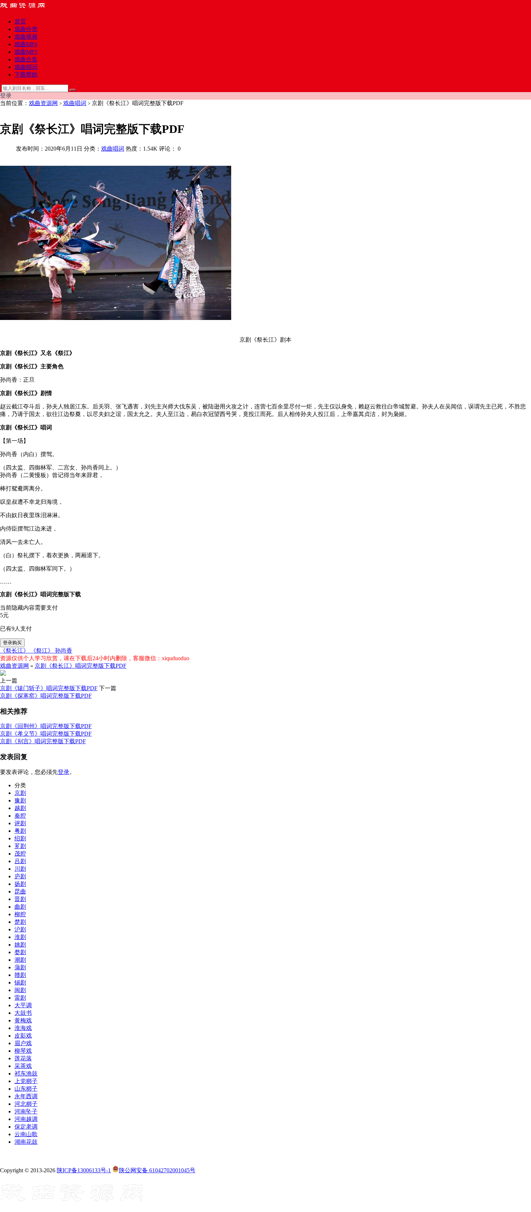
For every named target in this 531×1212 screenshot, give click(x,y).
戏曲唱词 (26, 67)
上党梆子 (26, 1081)
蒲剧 (20, 967)
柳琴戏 (23, 1051)
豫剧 (20, 800)
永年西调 (26, 1096)
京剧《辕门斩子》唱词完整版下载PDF (49, 688)
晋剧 (20, 899)
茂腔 (20, 853)
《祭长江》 (15, 651)
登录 (63, 772)
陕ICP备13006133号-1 (84, 1170)
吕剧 (20, 861)
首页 (20, 21)
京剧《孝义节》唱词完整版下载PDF (46, 734)
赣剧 (20, 975)
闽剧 (20, 990)
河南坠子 (26, 1111)
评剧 (20, 823)
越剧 (20, 808)
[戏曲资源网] (27, 9)
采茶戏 (23, 1066)
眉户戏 (23, 1043)
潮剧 (20, 960)
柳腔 (20, 914)
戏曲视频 (26, 37)
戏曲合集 (26, 59)
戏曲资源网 (43, 103)
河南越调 (26, 1119)
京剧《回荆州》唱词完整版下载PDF (46, 726)
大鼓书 (23, 1013)
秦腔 (20, 816)
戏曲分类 (26, 29)
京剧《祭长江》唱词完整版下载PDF (80, 666)
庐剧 (20, 876)
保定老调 (26, 1127)
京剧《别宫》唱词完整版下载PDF (43, 741)
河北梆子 (26, 1104)
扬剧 (20, 884)
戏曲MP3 (25, 52)
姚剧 (20, 945)
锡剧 (20, 982)
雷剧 (20, 998)
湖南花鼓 (26, 1142)
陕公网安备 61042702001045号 (157, 1170)
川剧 (20, 869)
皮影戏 (23, 1036)
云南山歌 (26, 1134)
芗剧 (20, 846)
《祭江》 (42, 651)
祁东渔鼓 (26, 1073)
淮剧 (20, 937)
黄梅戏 (23, 1020)
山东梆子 (26, 1089)
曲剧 (20, 907)
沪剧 (20, 929)
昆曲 (20, 891)
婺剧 (20, 952)
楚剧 (20, 922)
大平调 (23, 1005)
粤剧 (20, 831)
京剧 (20, 793)
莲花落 (23, 1058)
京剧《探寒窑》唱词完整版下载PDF (46, 696)
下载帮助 (26, 75)
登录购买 (12, 642)
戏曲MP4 (25, 44)
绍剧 (20, 838)
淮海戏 (23, 1028)
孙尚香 (63, 651)
